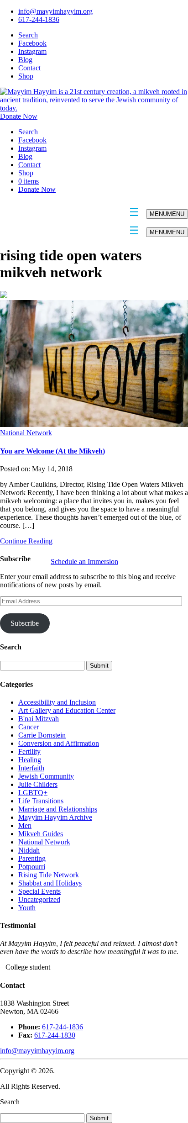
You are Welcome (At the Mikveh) (52, 451)
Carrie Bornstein (42, 735)
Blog (25, 59)
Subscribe (24, 623)
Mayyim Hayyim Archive (55, 817)
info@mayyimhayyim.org (55, 11)
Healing (29, 760)
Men (24, 825)
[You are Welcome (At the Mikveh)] (94, 424)
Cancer (28, 727)
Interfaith (31, 768)
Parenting (32, 858)
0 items (28, 181)
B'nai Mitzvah (38, 718)
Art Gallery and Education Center (66, 710)
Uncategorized (39, 899)
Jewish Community (46, 776)
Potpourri (31, 866)
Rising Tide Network (48, 875)
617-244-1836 (38, 19)
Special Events (39, 891)
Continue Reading (26, 541)
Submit (99, 1118)
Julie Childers (37, 784)
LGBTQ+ (32, 792)
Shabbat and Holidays (50, 883)
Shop (25, 76)
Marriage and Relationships (57, 809)
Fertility (29, 751)
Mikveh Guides (40, 834)
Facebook (32, 43)
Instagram (32, 51)
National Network (26, 433)
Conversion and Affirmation (58, 743)
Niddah (29, 850)
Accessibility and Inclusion (57, 702)
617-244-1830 (54, 1035)
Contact (29, 68)
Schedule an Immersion (84, 561)
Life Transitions (40, 801)
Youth (27, 908)
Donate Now (18, 116)
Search (28, 35)
